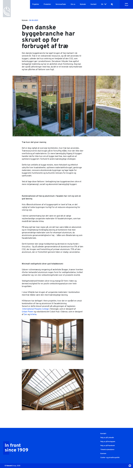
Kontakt (93, 4)
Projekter (35, 4)
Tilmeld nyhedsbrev (107, 450)
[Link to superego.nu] (130, 465)
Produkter (47, 4)
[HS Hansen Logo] (7, 9)
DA (102, 4)
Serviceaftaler (61, 4)
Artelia (33, 314)
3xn (25, 314)
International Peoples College (35, 309)
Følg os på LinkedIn (107, 438)
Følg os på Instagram (107, 442)
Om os (73, 4)
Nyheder (83, 4)
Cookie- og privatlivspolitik (110, 458)
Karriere (103, 454)
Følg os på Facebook (107, 446)
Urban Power (27, 312)
